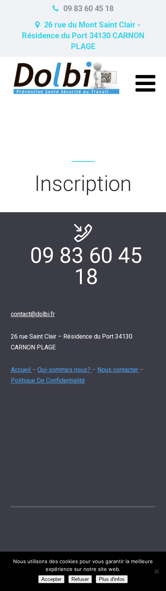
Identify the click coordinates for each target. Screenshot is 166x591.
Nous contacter (118, 369)
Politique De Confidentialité (48, 380)
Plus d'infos (112, 579)
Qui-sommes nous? (64, 369)
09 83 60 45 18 (88, 8)
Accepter (51, 579)
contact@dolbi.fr (33, 314)
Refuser (80, 579)
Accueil (21, 369)
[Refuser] (156, 571)
